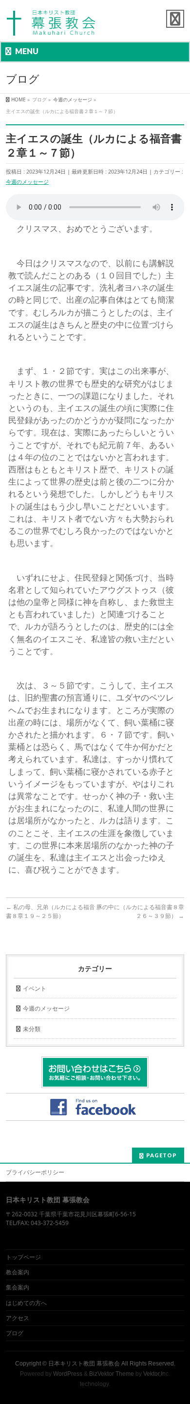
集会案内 (17, 1287)
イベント (34, 988)
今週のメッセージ (27, 181)
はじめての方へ (26, 1303)
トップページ (23, 1257)
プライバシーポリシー (35, 1172)
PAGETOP (161, 1155)
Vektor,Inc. (156, 1373)
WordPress (67, 1373)
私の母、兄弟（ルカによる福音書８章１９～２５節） (50, 911)
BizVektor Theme (111, 1373)
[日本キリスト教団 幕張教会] (51, 26)
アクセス (17, 1318)
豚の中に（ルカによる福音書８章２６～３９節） (140, 911)
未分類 (31, 1029)
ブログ (14, 1333)
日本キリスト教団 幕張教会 (84, 1363)
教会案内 (17, 1272)
